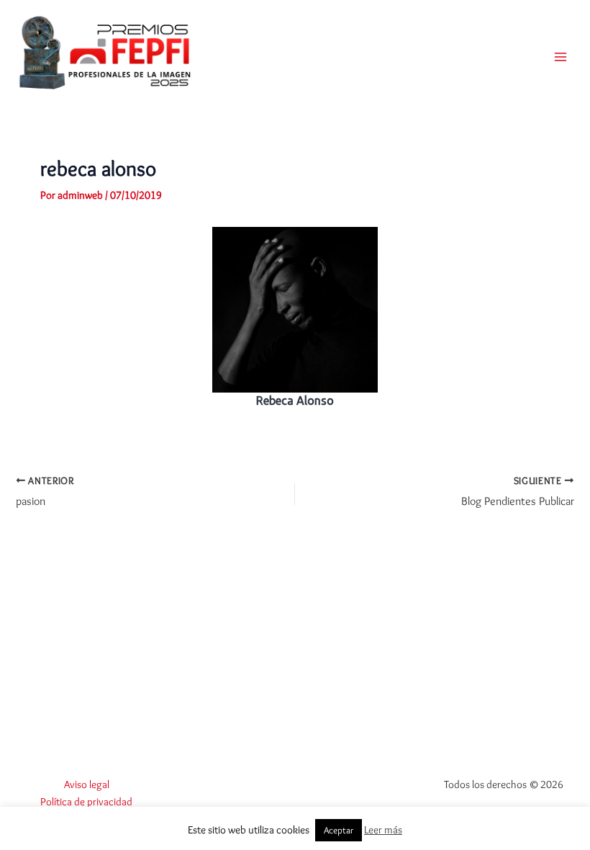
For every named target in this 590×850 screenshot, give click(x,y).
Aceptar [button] (338, 830)
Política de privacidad (86, 801)
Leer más (383, 829)
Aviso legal (86, 784)
